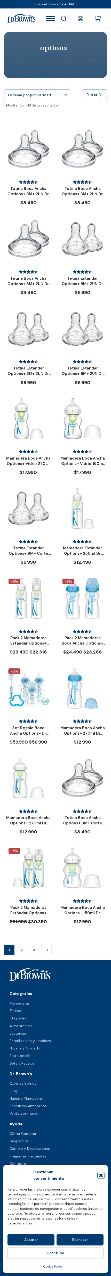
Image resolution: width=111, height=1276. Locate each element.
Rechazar (80, 1240)
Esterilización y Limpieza (30, 1040)
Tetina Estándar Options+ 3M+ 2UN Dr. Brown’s (28, 374)
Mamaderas (20, 1003)
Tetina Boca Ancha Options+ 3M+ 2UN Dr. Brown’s (82, 194)
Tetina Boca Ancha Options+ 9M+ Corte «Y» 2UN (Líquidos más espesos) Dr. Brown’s (82, 825)
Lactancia (18, 1033)
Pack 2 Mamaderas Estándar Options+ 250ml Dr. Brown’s (28, 643)
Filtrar (92, 95)
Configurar (55, 1253)
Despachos (19, 1141)
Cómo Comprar (23, 1133)
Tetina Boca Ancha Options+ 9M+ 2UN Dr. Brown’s (28, 194)
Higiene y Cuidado (25, 1048)
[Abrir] (50, 18)
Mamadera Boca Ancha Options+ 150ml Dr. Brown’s (82, 913)
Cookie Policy (53, 1266)
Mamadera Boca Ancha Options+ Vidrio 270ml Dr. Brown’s (28, 464)
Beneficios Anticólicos (28, 1106)
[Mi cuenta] (82, 18)
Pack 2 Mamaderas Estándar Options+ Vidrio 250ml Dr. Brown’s (28, 915)
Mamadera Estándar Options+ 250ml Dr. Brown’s (82, 553)
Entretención (20, 1055)
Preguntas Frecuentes (28, 1156)
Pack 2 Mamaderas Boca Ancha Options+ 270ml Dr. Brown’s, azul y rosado (82, 646)
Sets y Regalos (22, 1063)
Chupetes (18, 1018)
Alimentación (21, 1026)
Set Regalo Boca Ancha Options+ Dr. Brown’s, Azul (28, 733)
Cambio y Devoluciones (30, 1148)
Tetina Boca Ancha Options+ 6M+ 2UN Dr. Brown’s (28, 284)
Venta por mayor (24, 1113)
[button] (101, 1175)
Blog (13, 1091)
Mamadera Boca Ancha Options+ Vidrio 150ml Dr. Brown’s (82, 464)
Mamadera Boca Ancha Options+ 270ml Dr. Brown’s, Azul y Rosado (82, 733)
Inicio (16, 59)
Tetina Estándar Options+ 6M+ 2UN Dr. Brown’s (83, 374)
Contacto (18, 1163)
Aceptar (31, 1240)
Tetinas (16, 1010)
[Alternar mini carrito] (98, 18)
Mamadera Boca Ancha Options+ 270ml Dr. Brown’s (28, 823)
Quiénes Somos (23, 1083)
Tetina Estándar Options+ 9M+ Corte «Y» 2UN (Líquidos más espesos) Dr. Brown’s (28, 556)
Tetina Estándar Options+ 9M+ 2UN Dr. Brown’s (83, 284)
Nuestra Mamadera (26, 1098)
